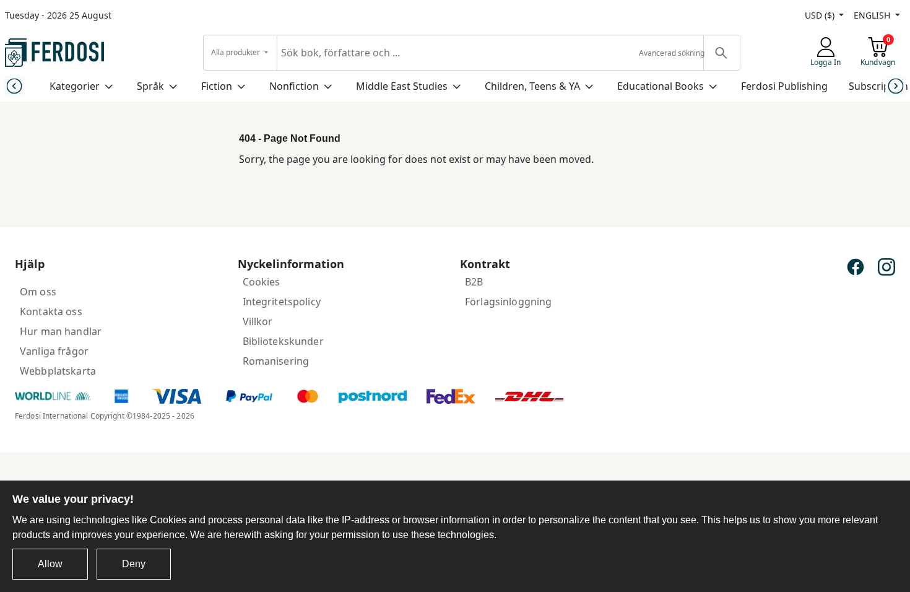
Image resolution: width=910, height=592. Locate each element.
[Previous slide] (14, 86)
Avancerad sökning (671, 53)
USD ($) (821, 15)
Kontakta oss (51, 311)
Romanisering (276, 361)
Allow (50, 564)
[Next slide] (896, 86)
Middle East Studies (402, 86)
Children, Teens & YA (532, 86)
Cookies (261, 282)
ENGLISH (873, 15)
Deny (133, 564)
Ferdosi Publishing (784, 86)
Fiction (216, 86)
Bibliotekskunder (283, 341)
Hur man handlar (61, 331)
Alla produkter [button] (236, 52)
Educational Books (660, 86)
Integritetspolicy (282, 301)
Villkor (258, 321)
